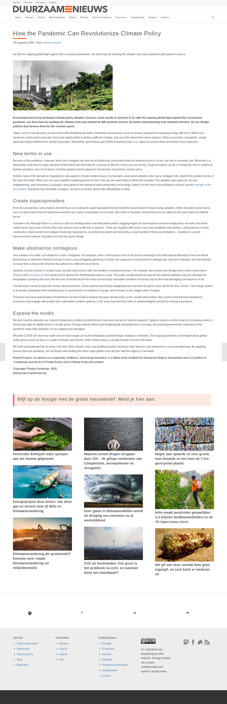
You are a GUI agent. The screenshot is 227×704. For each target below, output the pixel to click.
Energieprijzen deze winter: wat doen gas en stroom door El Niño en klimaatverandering (42, 506)
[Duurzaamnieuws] (60, 9)
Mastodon (22, 664)
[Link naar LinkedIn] (134, 612)
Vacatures (41, 2)
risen (136, 141)
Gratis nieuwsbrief (27, 643)
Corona (106, 675)
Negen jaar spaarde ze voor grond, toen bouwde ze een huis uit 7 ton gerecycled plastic (182, 458)
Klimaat (106, 654)
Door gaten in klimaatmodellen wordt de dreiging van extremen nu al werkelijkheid (113, 515)
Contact (53, 2)
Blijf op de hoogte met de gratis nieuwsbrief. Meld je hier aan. (86, 399)
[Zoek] (212, 17)
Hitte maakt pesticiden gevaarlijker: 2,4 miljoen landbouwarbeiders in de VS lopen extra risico (184, 517)
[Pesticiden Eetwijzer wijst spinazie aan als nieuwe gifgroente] (42, 434)
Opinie (63, 654)
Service (16, 2)
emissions (35, 275)
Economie (108, 648)
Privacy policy (25, 654)
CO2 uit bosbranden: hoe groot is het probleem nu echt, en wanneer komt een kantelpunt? (111, 567)
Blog (19, 659)
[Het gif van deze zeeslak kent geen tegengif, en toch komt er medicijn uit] (184, 544)
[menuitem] (17, 2)
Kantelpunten (110, 670)
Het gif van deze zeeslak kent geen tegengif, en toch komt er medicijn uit (182, 569)
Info (61, 659)
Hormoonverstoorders (115, 664)
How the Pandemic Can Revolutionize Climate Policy (87, 33)
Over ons (28, 2)
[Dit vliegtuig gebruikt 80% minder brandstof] (2, 352)
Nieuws (63, 643)
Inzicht (63, 648)
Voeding (107, 659)
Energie (106, 643)
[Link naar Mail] (187, 612)
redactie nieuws (52, 42)
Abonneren (23, 648)
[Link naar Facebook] (82, 612)
